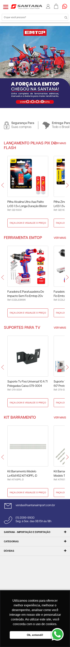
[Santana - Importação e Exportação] (26, 6)
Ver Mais (60, 143)
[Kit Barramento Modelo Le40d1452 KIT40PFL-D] (27, 445)
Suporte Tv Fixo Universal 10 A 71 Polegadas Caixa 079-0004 (27, 383)
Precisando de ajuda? (66, 6)
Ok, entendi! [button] (35, 634)
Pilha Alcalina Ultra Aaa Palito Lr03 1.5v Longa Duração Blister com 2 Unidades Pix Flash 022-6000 (27, 204)
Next (38, 109)
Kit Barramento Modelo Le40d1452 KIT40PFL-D (22, 473)
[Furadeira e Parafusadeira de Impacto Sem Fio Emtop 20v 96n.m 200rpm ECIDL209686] (27, 266)
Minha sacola (56, 6)
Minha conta (48, 6)
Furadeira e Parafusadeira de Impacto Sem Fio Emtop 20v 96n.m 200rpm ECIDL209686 (26, 294)
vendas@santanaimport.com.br (35, 505)
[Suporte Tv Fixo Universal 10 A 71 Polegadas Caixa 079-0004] (27, 356)
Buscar (62, 17)
